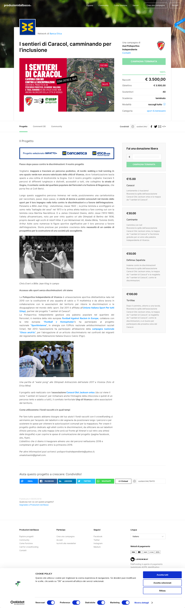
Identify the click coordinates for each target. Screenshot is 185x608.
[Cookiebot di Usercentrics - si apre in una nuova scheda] (17, 603)
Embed (123, 481)
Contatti (126, 52)
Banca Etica (56, 33)
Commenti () (39, 126)
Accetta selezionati (162, 583)
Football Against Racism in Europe (80, 318)
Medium (97, 547)
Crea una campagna (156, 5)
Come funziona (120, 5)
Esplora (90, 5)
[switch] (76, 602)
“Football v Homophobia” (58, 321)
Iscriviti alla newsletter (66, 543)
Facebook (98, 536)
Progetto (23, 126)
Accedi (175, 5)
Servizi (136, 5)
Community (103, 5)
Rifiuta (162, 591)
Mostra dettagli (141, 602)
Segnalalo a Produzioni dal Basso (34, 505)
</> (163, 126)
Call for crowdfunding (28, 547)
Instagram (98, 543)
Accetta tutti (162, 575)
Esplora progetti (26, 536)
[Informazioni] (164, 104)
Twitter (97, 540)
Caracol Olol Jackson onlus (80, 392)
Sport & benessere (156, 110)
